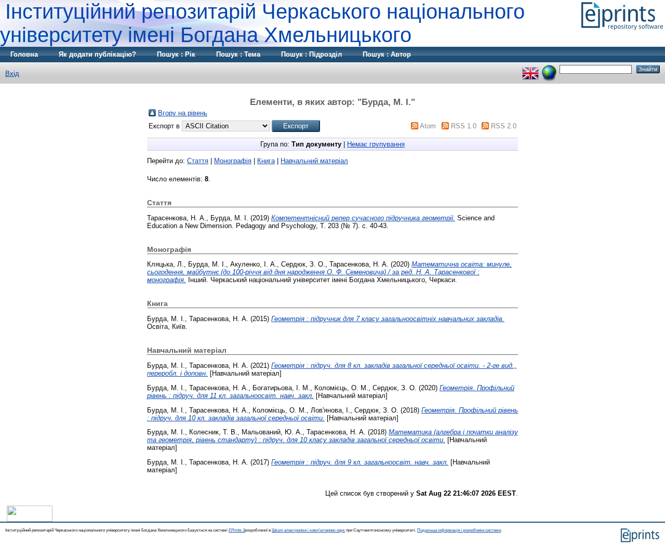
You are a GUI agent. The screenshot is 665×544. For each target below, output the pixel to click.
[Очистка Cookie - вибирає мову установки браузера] (549, 69)
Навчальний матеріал (314, 161)
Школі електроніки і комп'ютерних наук (308, 530)
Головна (24, 54)
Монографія (232, 161)
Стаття (197, 161)
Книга (266, 161)
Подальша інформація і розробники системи (459, 530)
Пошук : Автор (387, 54)
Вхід (12, 73)
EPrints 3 (237, 530)
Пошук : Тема (238, 54)
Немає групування (376, 144)
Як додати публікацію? (97, 54)
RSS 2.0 (503, 126)
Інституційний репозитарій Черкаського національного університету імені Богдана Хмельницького (262, 23)
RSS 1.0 (463, 126)
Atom (428, 126)
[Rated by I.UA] (29, 519)
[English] (530, 69)
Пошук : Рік (176, 54)
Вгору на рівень (182, 113)
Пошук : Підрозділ (311, 54)
